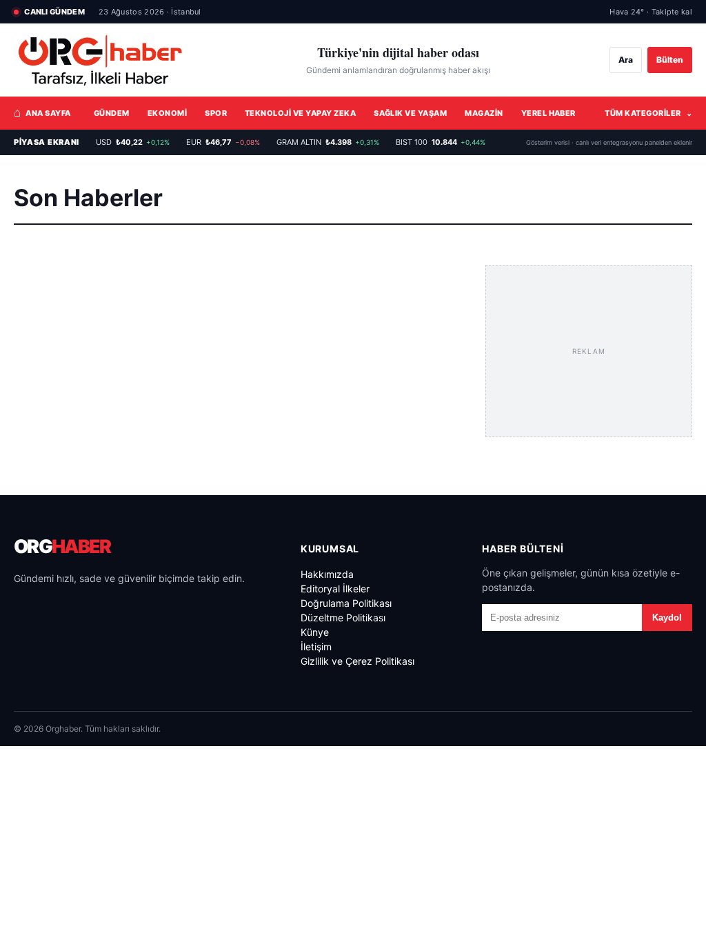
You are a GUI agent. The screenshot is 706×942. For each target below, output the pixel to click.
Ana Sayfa (42, 112)
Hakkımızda (327, 574)
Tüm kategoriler (648, 113)
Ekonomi (167, 113)
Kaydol (667, 617)
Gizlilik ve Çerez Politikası (357, 661)
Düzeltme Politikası (343, 617)
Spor (216, 113)
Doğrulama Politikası (346, 603)
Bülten (669, 59)
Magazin (484, 113)
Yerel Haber (548, 113)
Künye (315, 632)
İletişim (316, 646)
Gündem (112, 113)
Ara (625, 59)
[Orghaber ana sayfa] (100, 60)
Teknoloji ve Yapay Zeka (300, 113)
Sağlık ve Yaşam (410, 113)
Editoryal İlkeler (335, 588)
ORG (62, 546)
